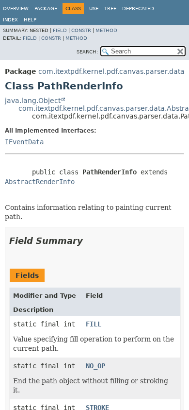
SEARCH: (87, 51)
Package (45, 8)
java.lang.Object (33, 100)
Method (106, 30)
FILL (93, 324)
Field (60, 30)
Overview (16, 8)
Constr (81, 30)
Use (93, 8)
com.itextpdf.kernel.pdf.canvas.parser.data (111, 71)
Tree (110, 8)
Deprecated (138, 8)
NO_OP (95, 366)
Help (30, 19)
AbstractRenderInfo (40, 182)
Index (10, 19)
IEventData (24, 142)
